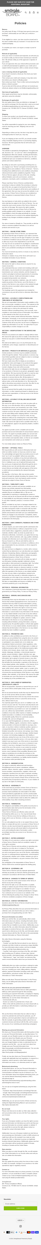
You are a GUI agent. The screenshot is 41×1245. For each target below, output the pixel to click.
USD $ (20, 1220)
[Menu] (38, 12)
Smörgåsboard (17, 1238)
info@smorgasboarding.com (10, 905)
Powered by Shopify (27, 1238)
